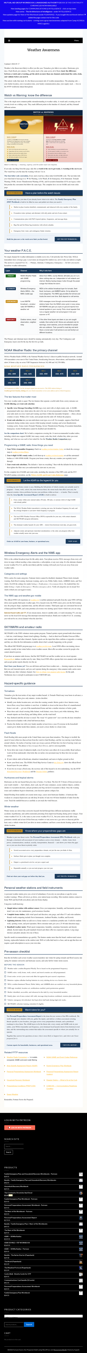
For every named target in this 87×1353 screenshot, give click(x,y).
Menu (76, 40)
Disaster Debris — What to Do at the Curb (61, 1080)
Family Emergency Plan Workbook (58, 1065)
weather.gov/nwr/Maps (20, 452)
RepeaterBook (9, 659)
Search (29, 1324)
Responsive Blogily (60, 1350)
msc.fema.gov (59, 762)
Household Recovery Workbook (18, 771)
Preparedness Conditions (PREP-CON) (21, 1086)
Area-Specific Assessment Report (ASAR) (22, 1065)
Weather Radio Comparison (17, 1057)
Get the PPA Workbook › (67, 876)
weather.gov (35, 600)
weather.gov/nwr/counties (54, 455)
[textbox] (43, 1317)
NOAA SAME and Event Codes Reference (61, 1057)
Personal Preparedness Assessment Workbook (24, 1071)
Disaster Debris (41, 771)
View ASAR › (73, 541)
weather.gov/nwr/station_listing (52, 449)
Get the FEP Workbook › (67, 239)
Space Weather (12, 1094)
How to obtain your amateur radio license (50, 672)
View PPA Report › (70, 1045)
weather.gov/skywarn (43, 646)
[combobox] (43, 1316)
